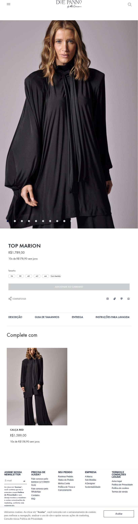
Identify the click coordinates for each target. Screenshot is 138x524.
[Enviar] (23, 481)
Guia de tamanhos (47, 317)
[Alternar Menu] (8, 4)
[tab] (15, 318)
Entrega (77, 317)
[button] (11, 276)
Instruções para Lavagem (113, 317)
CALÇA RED (17, 429)
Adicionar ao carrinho (69, 286)
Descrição (15, 317)
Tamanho (11, 271)
